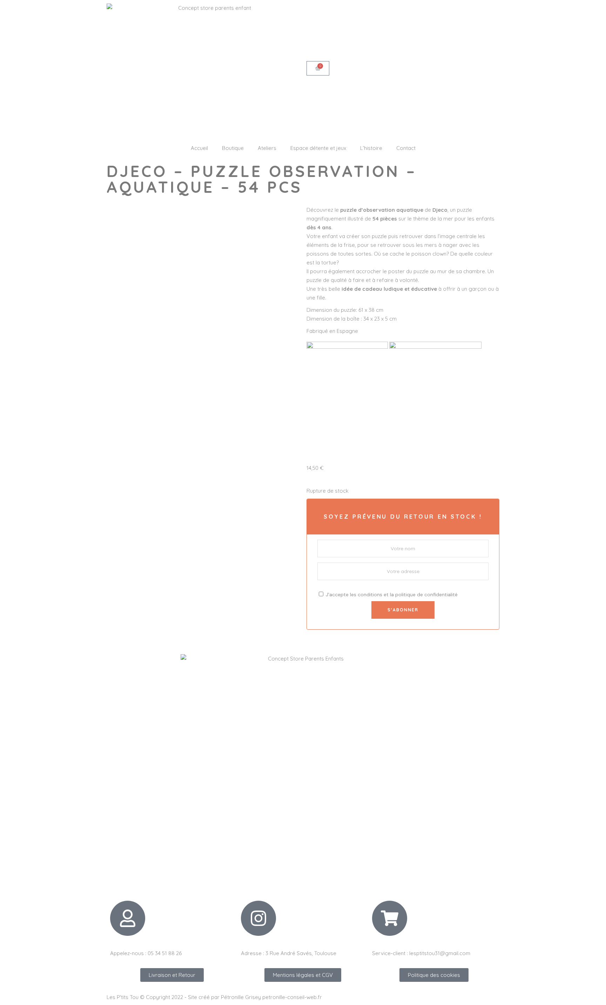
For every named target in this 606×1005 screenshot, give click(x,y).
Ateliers (267, 148)
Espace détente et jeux (318, 148)
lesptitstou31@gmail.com (439, 953)
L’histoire (371, 148)
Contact (406, 148)
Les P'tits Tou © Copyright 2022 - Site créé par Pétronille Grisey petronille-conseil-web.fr (214, 997)
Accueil (199, 148)
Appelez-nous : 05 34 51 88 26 (146, 953)
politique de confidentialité (426, 594)
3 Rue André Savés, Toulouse (300, 953)
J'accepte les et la (391, 594)
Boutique (233, 148)
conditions (370, 594)
